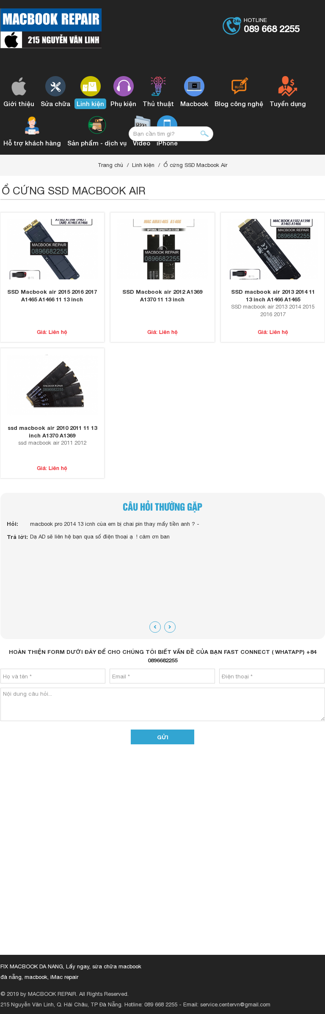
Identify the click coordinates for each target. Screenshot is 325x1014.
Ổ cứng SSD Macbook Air (195, 165)
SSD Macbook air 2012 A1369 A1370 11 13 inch (162, 295)
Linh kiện (143, 165)
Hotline (272, 25)
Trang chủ (110, 165)
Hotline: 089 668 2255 (150, 1004)
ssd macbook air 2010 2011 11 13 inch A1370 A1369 (52, 431)
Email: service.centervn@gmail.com (226, 1004)
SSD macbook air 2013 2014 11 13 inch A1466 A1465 (273, 295)
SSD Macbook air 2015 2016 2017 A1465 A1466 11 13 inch (52, 295)
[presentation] (155, 627)
